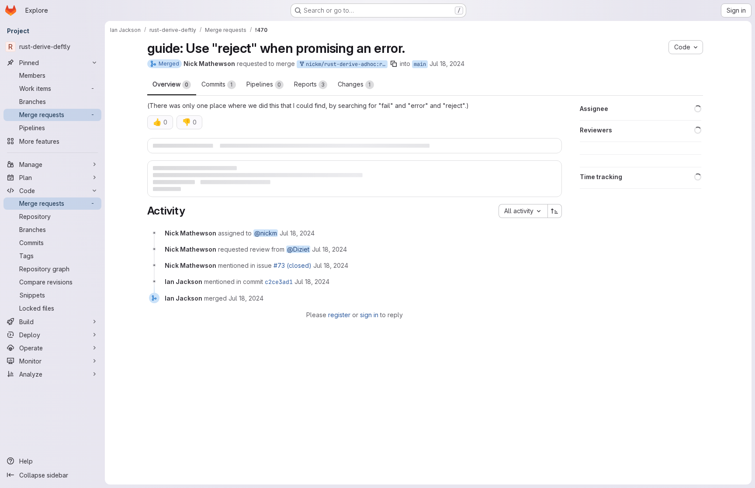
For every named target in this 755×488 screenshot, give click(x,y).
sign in (369, 325)
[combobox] (523, 222)
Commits (217, 84)
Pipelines (263, 84)
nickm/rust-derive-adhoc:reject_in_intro (345, 64)
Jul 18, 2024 (446, 63)
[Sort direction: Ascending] (555, 222)
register (339, 325)
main (420, 64)
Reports (309, 84)
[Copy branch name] (393, 64)
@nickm (265, 244)
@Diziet (298, 260)
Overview (170, 84)
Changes (354, 84)
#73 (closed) (293, 276)
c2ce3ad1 (279, 293)
